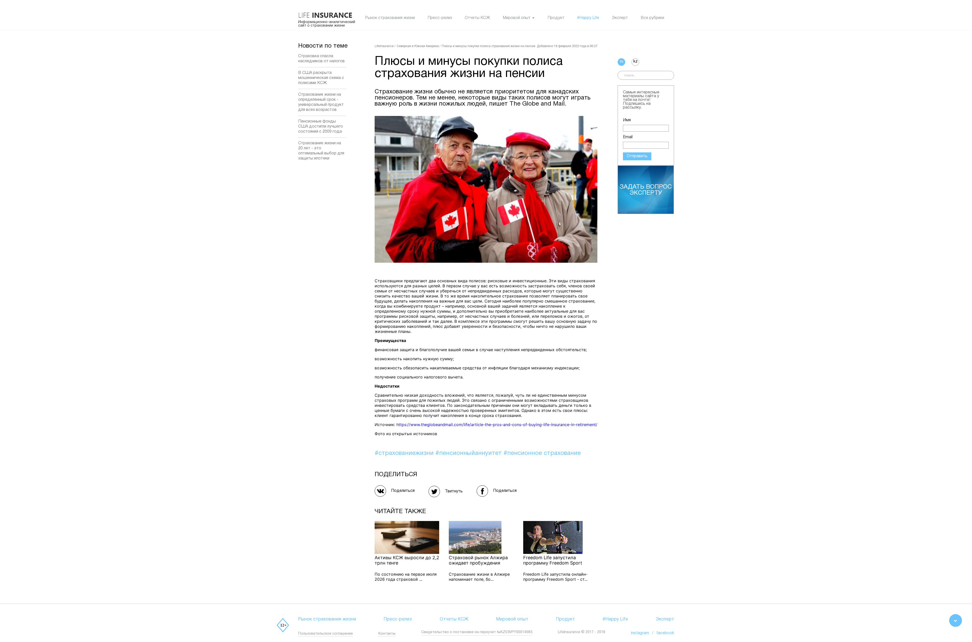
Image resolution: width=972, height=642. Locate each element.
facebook (665, 633)
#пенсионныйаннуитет (469, 453)
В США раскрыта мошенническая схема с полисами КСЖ (321, 78)
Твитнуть (454, 491)
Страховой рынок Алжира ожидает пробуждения (478, 560)
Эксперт (620, 18)
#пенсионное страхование (542, 453)
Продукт (556, 18)
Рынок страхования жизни (390, 18)
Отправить (637, 156)
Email (628, 137)
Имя (627, 120)
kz (635, 61)
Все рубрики (652, 18)
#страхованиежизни (405, 453)
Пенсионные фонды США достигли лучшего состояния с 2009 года (320, 126)
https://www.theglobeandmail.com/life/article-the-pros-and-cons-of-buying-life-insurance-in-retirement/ (496, 424)
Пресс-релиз (440, 18)
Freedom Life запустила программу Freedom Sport (552, 560)
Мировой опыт (517, 18)
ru (621, 61)
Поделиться (403, 491)
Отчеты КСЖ (477, 18)
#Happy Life (588, 18)
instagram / (643, 633)
